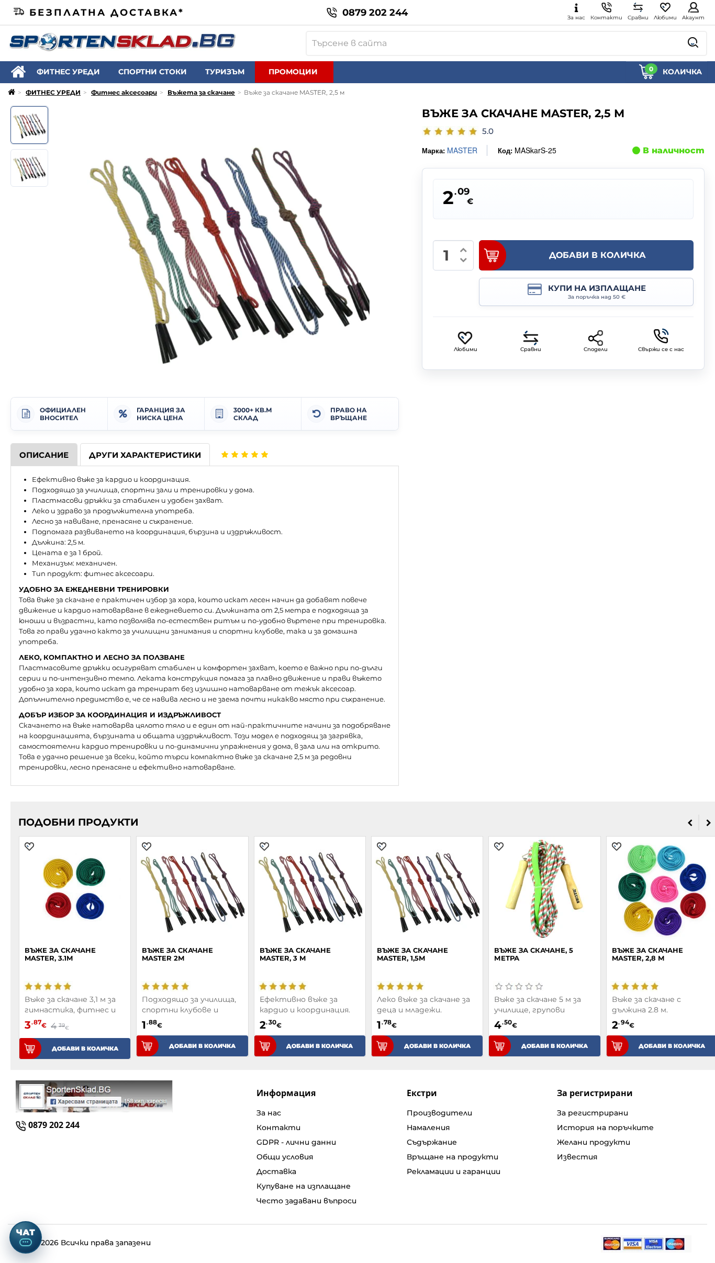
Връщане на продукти (452, 1156)
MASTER (462, 150)
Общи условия (285, 1156)
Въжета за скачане (201, 92)
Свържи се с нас (661, 349)
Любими (465, 349)
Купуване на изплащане (303, 1186)
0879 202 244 (375, 12)
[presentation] (690, 822)
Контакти (278, 1127)
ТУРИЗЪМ (224, 71)
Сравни (530, 349)
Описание (44, 455)
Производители (439, 1113)
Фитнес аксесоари (124, 92)
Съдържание (432, 1142)
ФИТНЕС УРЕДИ (68, 71)
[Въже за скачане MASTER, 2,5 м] (29, 125)
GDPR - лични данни (296, 1142)
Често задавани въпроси (306, 1200)
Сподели (596, 349)
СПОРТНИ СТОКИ (152, 71)
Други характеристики (145, 455)
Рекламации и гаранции (453, 1171)
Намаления (428, 1127)
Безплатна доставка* (106, 12)
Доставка (276, 1171)
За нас (268, 1113)
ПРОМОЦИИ (293, 71)
